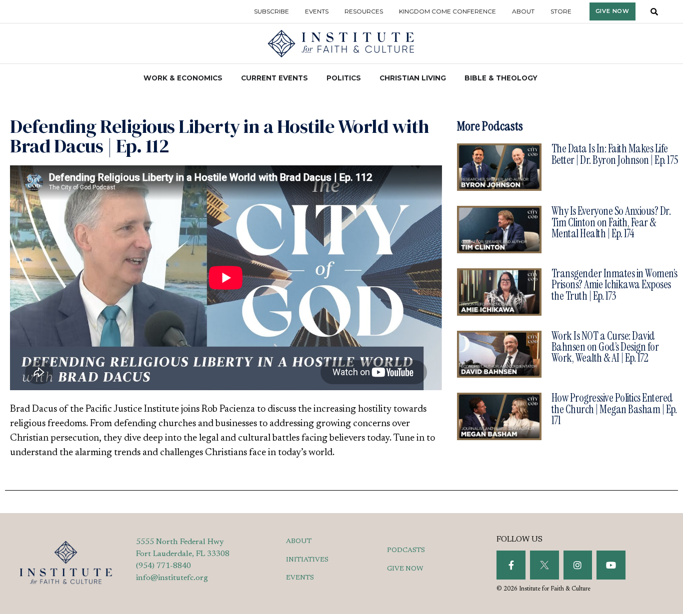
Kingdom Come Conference (447, 11)
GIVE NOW (405, 569)
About (523, 11)
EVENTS (300, 578)
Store (561, 11)
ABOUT (299, 541)
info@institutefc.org (172, 578)
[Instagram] (578, 565)
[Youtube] (611, 565)
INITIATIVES (307, 560)
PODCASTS (406, 550)
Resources (363, 11)
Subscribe (271, 11)
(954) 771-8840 (163, 566)
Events (316, 11)
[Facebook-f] (511, 565)
